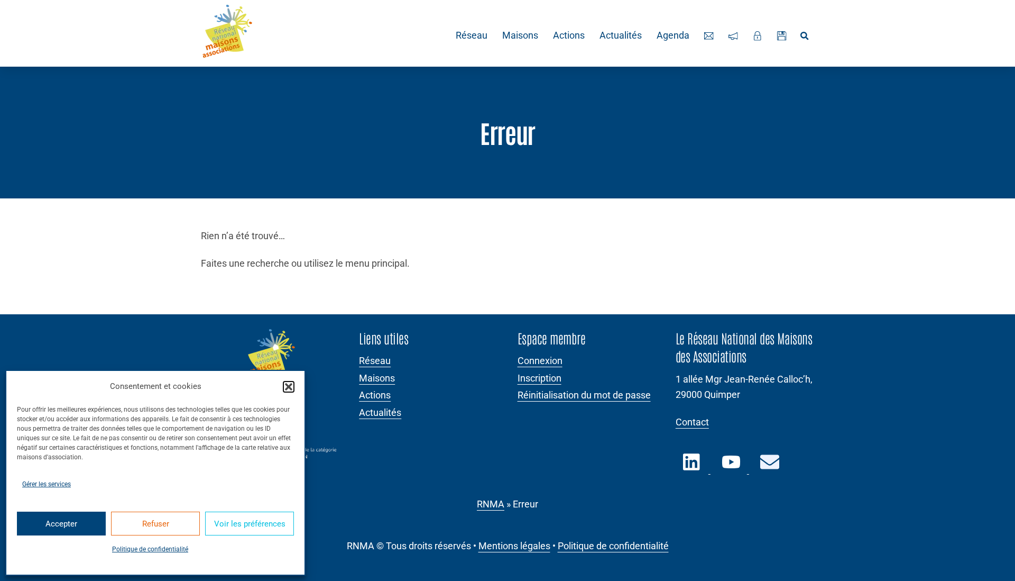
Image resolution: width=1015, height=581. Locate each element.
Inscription (539, 378)
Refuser (155, 524)
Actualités (620, 35)
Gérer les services (46, 484)
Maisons (520, 35)
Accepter (61, 524)
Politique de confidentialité (150, 549)
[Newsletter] (733, 35)
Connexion (540, 361)
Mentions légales (514, 546)
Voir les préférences (249, 524)
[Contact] (709, 35)
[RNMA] (227, 33)
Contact (692, 422)
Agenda (673, 35)
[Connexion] (757, 35)
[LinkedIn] (693, 468)
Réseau (471, 35)
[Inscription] (782, 35)
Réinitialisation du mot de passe (584, 395)
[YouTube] (731, 468)
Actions (569, 35)
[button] (288, 387)
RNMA (490, 504)
